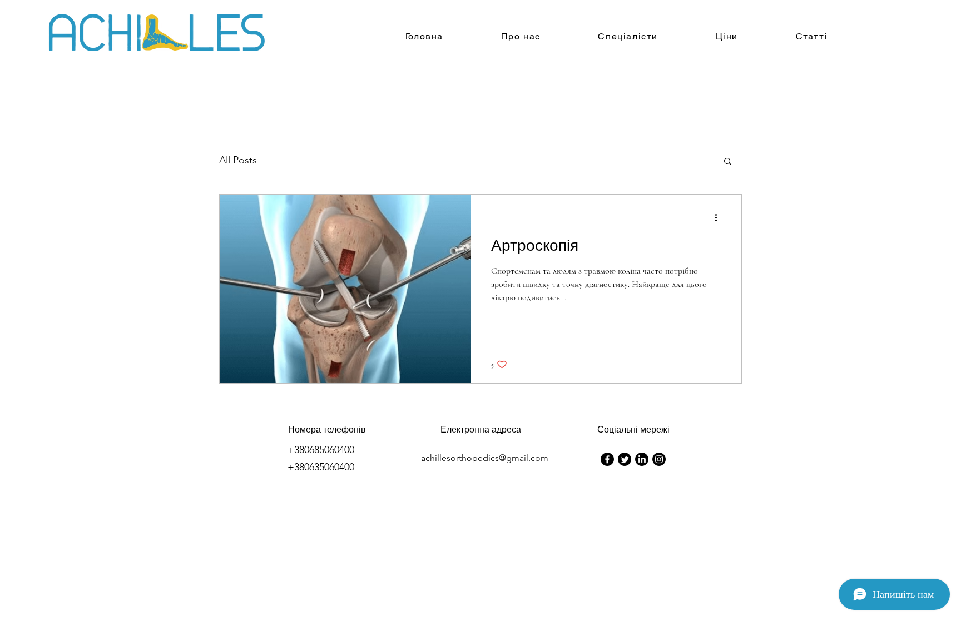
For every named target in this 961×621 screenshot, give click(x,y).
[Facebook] (607, 459)
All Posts (238, 160)
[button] (727, 162)
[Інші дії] (719, 217)
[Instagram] (659, 459)
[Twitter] (624, 459)
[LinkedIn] (641, 459)
